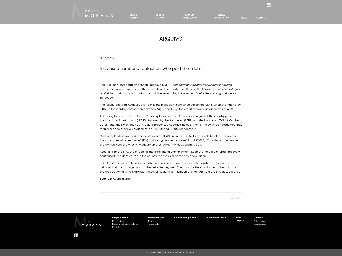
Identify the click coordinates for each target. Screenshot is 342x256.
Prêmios (116, 227)
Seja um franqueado (185, 217)
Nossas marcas (160, 16)
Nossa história (119, 221)
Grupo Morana (133, 16)
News (244, 18)
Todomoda (153, 224)
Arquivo (240, 220)
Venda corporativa (216, 217)
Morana (152, 221)
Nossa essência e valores (125, 224)
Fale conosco (260, 221)
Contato (261, 18)
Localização (260, 224)
